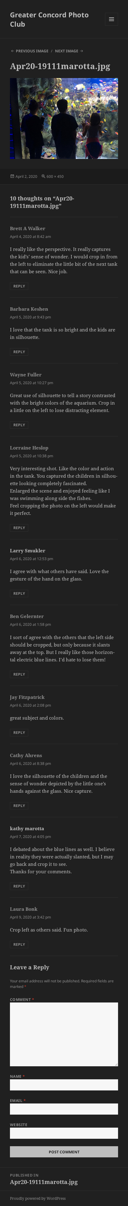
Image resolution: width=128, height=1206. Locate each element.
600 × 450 (55, 176)
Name (17, 1076)
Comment (22, 999)
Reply (19, 286)
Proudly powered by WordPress (38, 1198)
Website (18, 1124)
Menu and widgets (111, 25)
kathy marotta (27, 828)
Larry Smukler (27, 550)
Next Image (66, 51)
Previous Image (32, 51)
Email (18, 1100)
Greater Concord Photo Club (49, 19)
